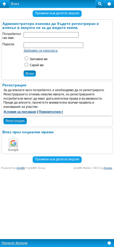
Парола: (8, 44)
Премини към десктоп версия (57, 13)
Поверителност (51, 112)
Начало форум (15, 243)
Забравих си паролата (41, 50)
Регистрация (15, 121)
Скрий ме (36, 65)
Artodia (107, 167)
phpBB (20, 167)
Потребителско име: (11, 36)
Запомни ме (38, 59)
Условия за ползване (19, 112)
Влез (15, 4)
